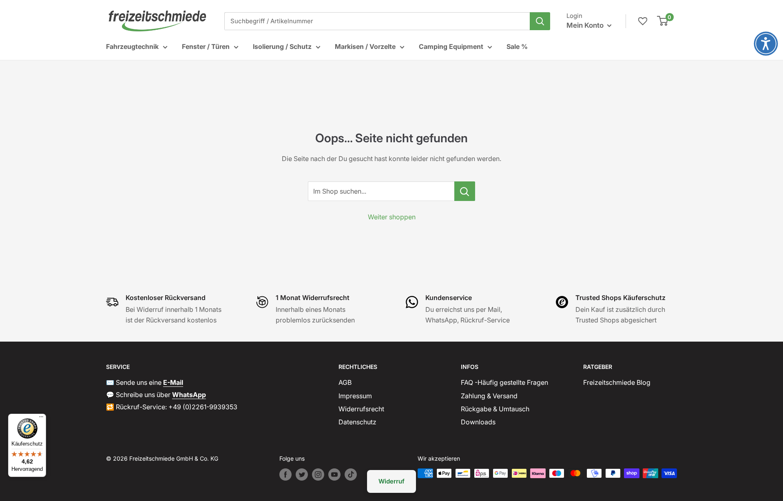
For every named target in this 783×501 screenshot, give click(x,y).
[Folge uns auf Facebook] (285, 474)
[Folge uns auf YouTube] (334, 474)
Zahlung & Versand (489, 396)
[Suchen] (540, 21)
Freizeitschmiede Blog (616, 382)
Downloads (478, 422)
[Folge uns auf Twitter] (302, 474)
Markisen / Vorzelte (365, 46)
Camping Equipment (451, 46)
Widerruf (391, 481)
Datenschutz (357, 422)
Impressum (355, 396)
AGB (345, 382)
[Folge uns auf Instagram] (318, 474)
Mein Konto (585, 25)
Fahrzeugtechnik (132, 46)
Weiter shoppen (392, 217)
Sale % (517, 46)
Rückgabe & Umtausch (495, 409)
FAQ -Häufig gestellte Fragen (504, 382)
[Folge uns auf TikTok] (351, 474)
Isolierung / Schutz (282, 46)
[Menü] (41, 419)
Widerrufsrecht (361, 409)
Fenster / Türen (206, 46)
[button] (766, 43)
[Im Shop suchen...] (464, 191)
